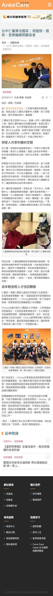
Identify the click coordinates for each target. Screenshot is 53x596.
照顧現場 (14, 42)
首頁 (4, 42)
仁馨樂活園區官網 (12, 108)
